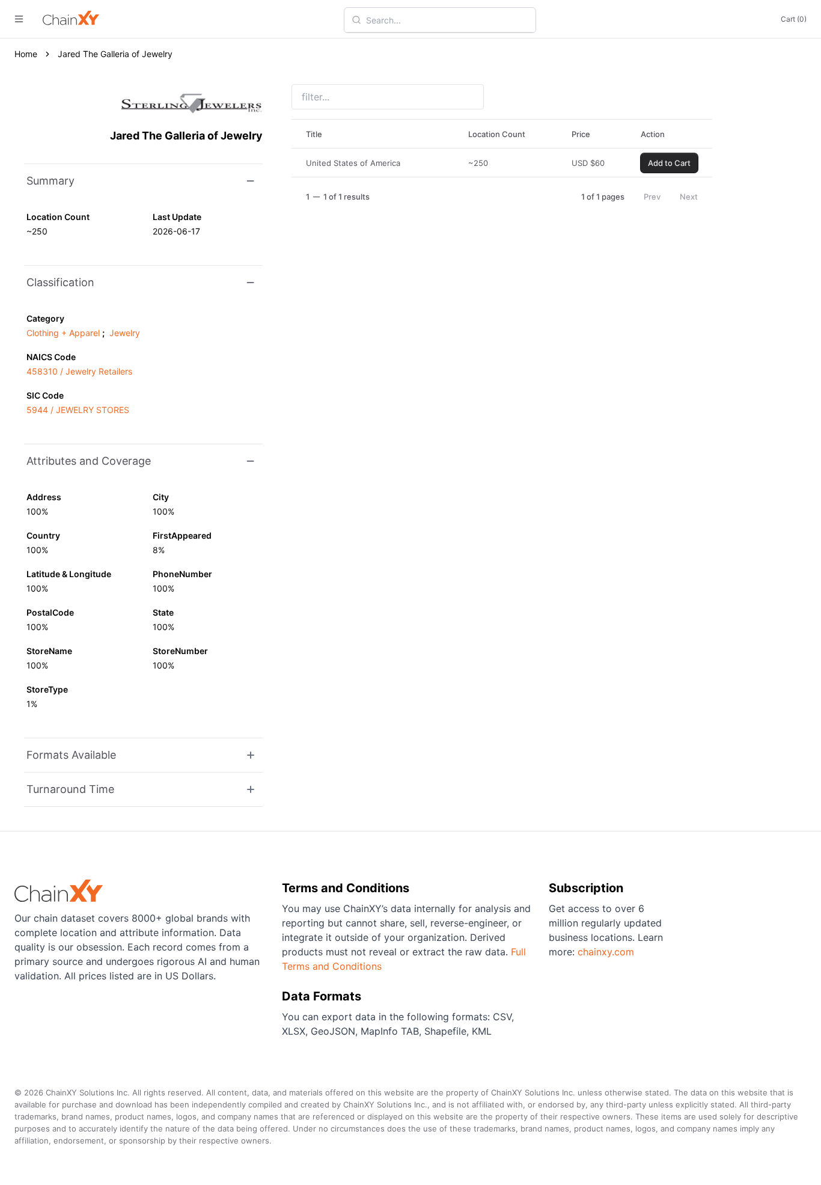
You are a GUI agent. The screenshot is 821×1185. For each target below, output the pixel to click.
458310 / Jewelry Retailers (79, 371)
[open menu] (18, 19)
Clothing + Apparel (63, 333)
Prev (652, 196)
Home (25, 54)
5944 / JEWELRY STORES (77, 410)
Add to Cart (669, 163)
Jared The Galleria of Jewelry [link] (115, 54)
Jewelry (124, 333)
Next (689, 196)
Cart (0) (794, 18)
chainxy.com (606, 952)
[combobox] (447, 20)
